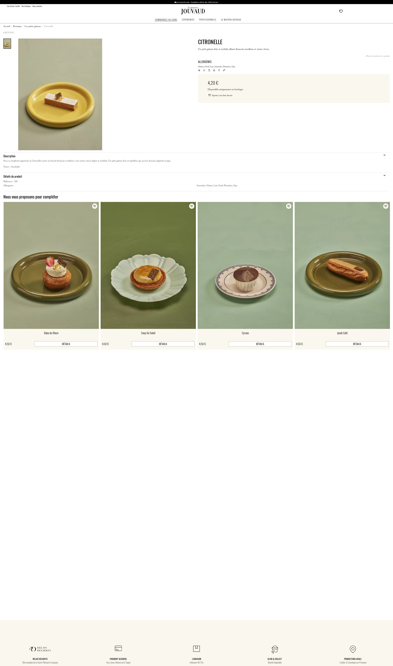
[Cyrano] (245, 265)
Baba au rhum (51, 333)
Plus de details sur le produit (377, 56)
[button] (335, 11)
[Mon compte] (346, 11)
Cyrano (245, 333)
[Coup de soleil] (148, 265)
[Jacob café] (342, 265)
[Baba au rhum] (51, 265)
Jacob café (342, 333)
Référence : (8, 181)
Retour (8, 33)
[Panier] (351, 11)
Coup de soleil (148, 333)
